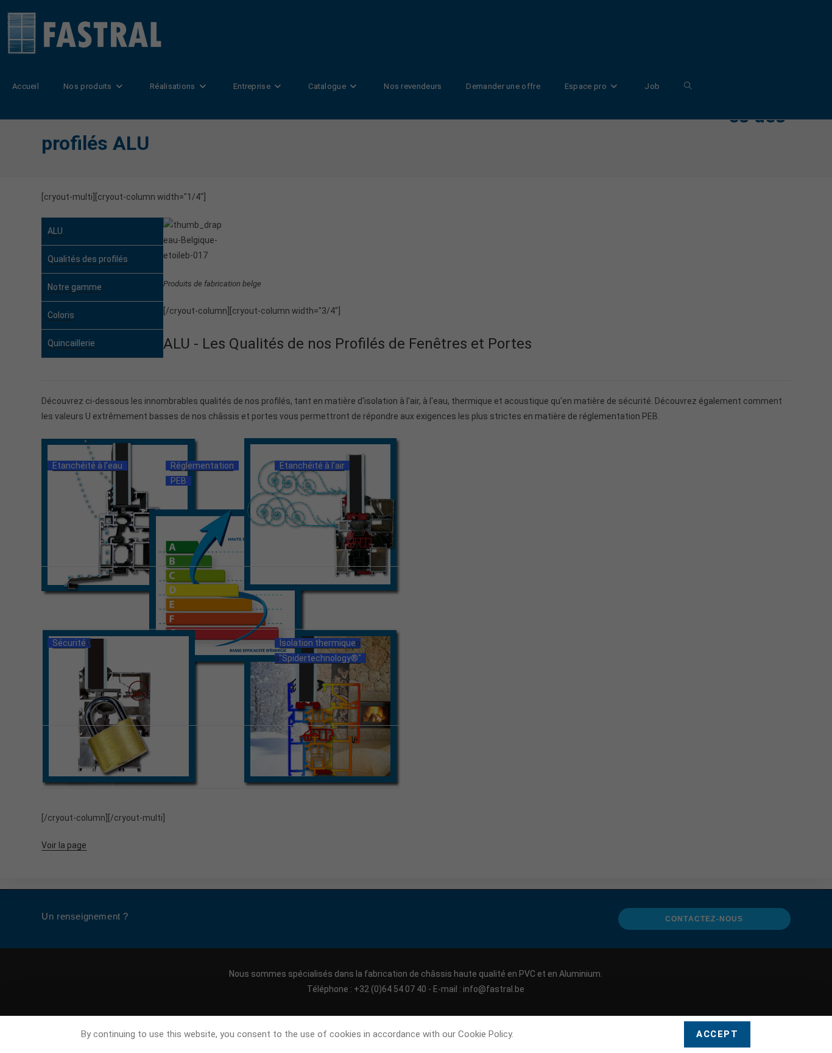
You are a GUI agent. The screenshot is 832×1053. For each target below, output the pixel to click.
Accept (717, 1034)
